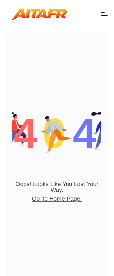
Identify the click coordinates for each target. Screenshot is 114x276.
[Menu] (104, 14)
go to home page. (57, 198)
